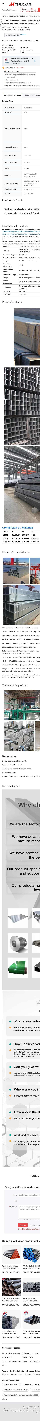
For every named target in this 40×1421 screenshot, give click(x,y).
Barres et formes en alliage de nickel (12, 1353)
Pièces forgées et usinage (31, 1353)
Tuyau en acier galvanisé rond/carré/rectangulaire (12, 1361)
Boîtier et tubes (27, 1357)
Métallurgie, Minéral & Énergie (18, 16)
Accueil (4, 16)
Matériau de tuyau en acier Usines (15, 1390)
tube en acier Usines (11, 1384)
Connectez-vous (9, 86)
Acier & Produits (34, 16)
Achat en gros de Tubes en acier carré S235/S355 (21, 1395)
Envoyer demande (12, 35)
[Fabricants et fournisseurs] (20, 4)
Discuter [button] (23, 34)
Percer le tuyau (7, 1357)
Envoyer (23, 1225)
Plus (4, 1399)
